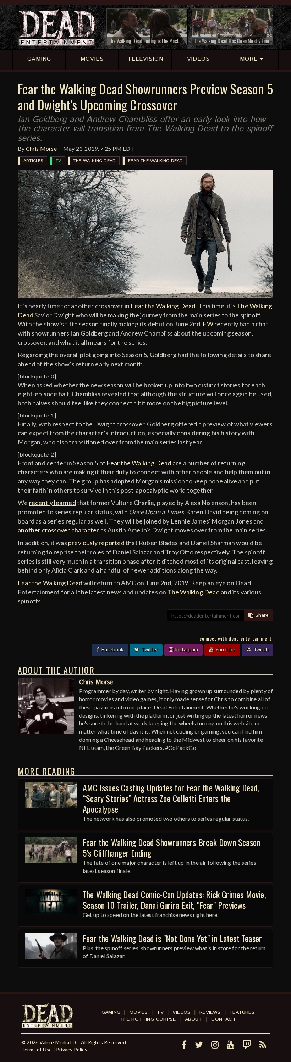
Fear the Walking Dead (155, 161)
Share (261, 615)
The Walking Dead (94, 161)
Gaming (110, 1012)
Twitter (148, 649)
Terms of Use (36, 1049)
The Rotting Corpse (148, 1019)
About (193, 1019)
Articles (33, 161)
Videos (181, 1012)
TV (58, 161)
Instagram (186, 649)
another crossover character (58, 530)
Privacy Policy (71, 1049)
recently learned (52, 503)
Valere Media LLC (58, 1042)
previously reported (96, 543)
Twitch (260, 649)
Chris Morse (41, 148)
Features (242, 1012)
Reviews (209, 1012)
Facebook (111, 649)
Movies (139, 1012)
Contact (223, 1019)
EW (208, 324)
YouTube (224, 649)
